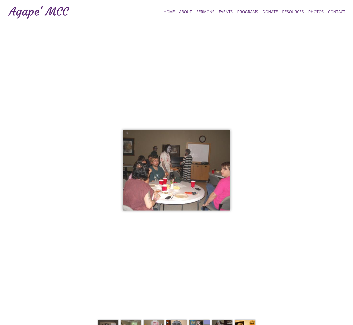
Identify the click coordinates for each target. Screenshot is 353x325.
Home (169, 11)
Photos (316, 11)
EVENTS (226, 11)
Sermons (205, 11)
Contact (336, 11)
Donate (270, 11)
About (185, 11)
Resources (293, 11)
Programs (247, 11)
